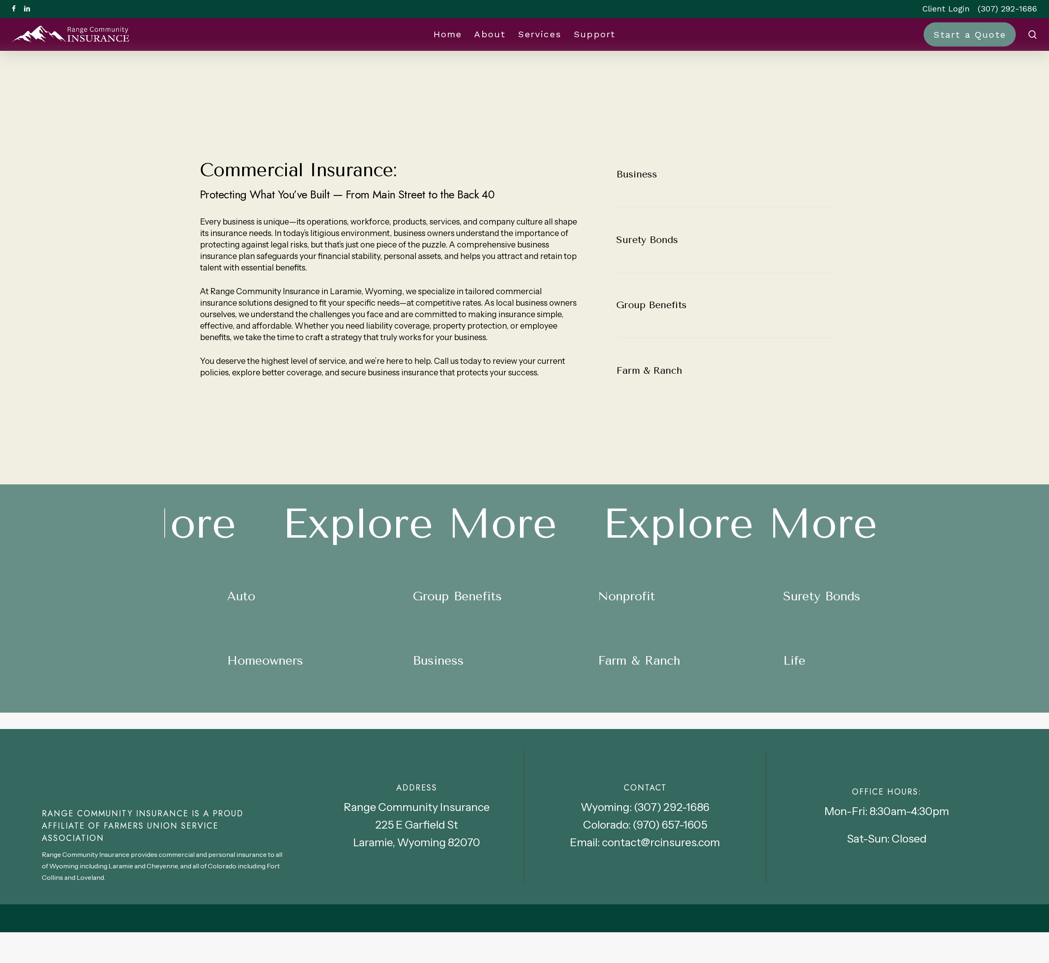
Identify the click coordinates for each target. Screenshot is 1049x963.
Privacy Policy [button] (902, 949)
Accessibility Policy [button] (820, 949)
